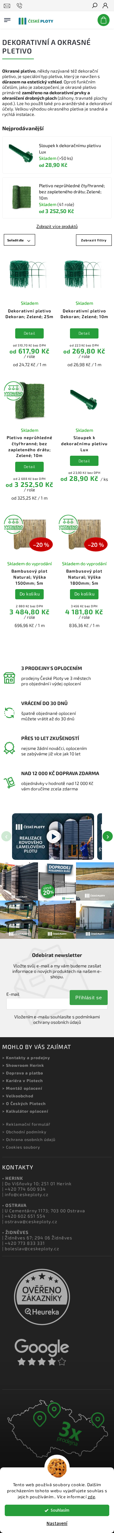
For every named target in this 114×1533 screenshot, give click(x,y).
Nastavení (57, 1523)
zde (91, 1496)
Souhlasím (60, 1510)
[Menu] (7, 19)
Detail (29, 333)
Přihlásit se (88, 997)
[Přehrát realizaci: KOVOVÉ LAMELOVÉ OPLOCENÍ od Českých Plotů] (53, 836)
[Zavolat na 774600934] (20, 6)
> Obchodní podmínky (24, 1131)
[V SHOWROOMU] (29, 401)
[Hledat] (94, 6)
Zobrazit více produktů (57, 226)
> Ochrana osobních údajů (28, 1139)
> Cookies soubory (21, 1147)
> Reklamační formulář (26, 1124)
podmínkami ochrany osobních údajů (66, 1019)
